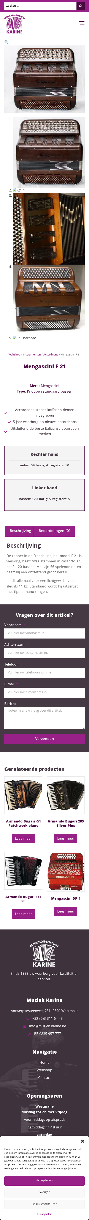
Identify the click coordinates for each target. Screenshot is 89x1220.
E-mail (10, 685)
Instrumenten (32, 355)
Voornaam (13, 626)
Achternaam (14, 645)
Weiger (45, 1192)
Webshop (14, 355)
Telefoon (12, 665)
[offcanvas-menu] (81, 24)
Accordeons (50, 355)
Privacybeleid (44, 1214)
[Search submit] (80, 6)
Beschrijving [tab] (20, 531)
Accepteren (44, 1180)
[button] (82, 1141)
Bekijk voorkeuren (44, 1204)
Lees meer (23, 839)
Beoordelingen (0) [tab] (54, 531)
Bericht (10, 704)
